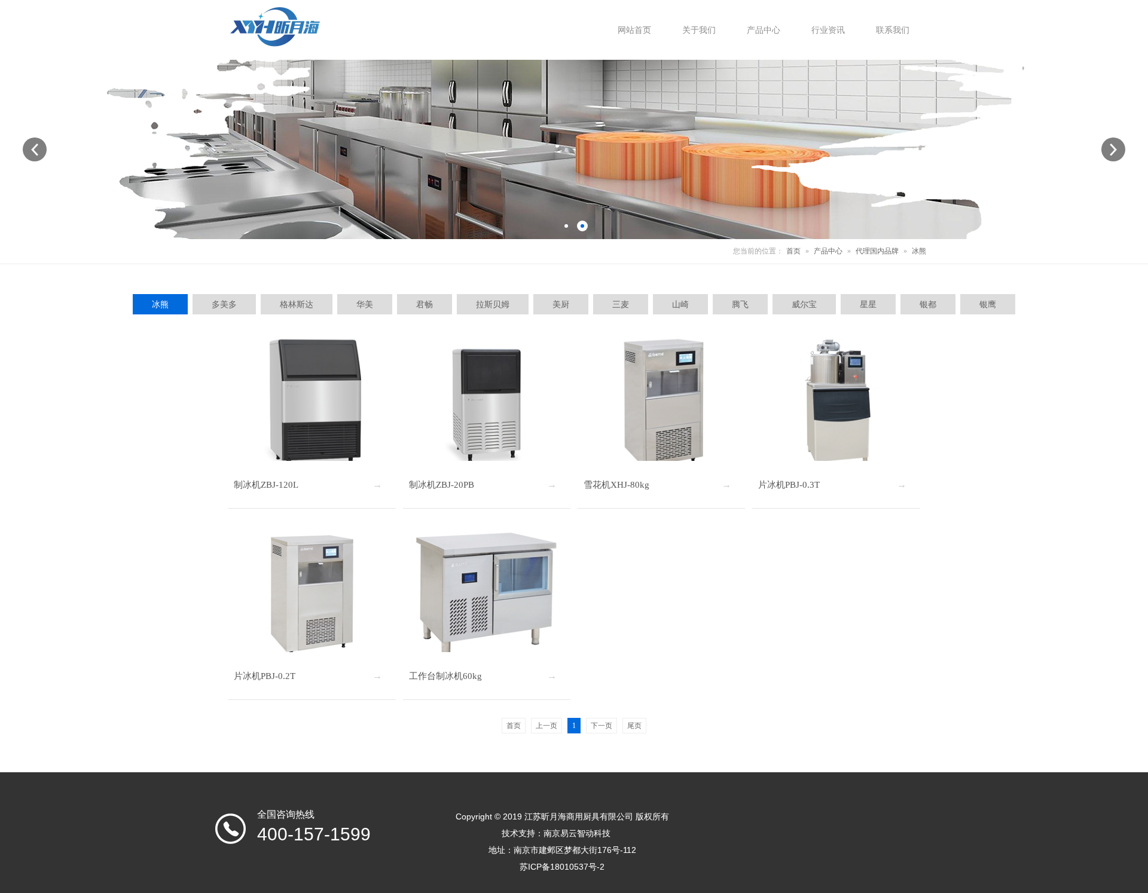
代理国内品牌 (877, 251)
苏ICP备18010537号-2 (562, 866)
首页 (793, 251)
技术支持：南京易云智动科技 (556, 833)
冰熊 (919, 251)
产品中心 (828, 251)
